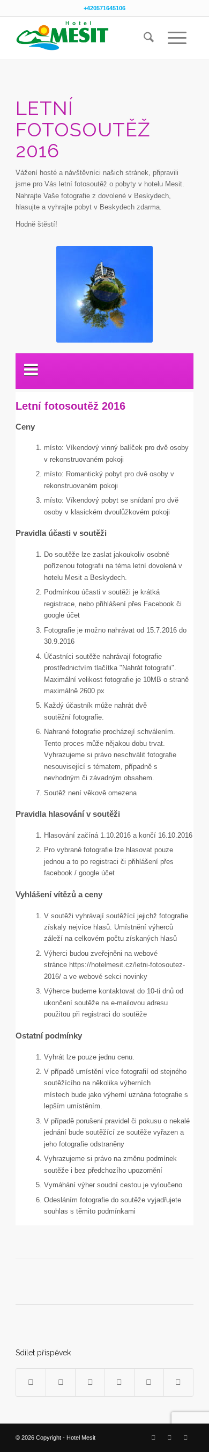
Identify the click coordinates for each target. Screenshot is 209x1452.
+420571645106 (104, 8)
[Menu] (177, 38)
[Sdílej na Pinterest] (119, 1382)
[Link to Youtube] (185, 1437)
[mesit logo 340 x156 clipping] (87, 38)
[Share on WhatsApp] (90, 1382)
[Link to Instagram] (169, 1437)
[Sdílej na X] (60, 1382)
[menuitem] (149, 38)
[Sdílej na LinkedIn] (149, 1382)
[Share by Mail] (178, 1382)
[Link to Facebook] (153, 1437)
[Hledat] (149, 38)
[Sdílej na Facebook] (31, 1382)
